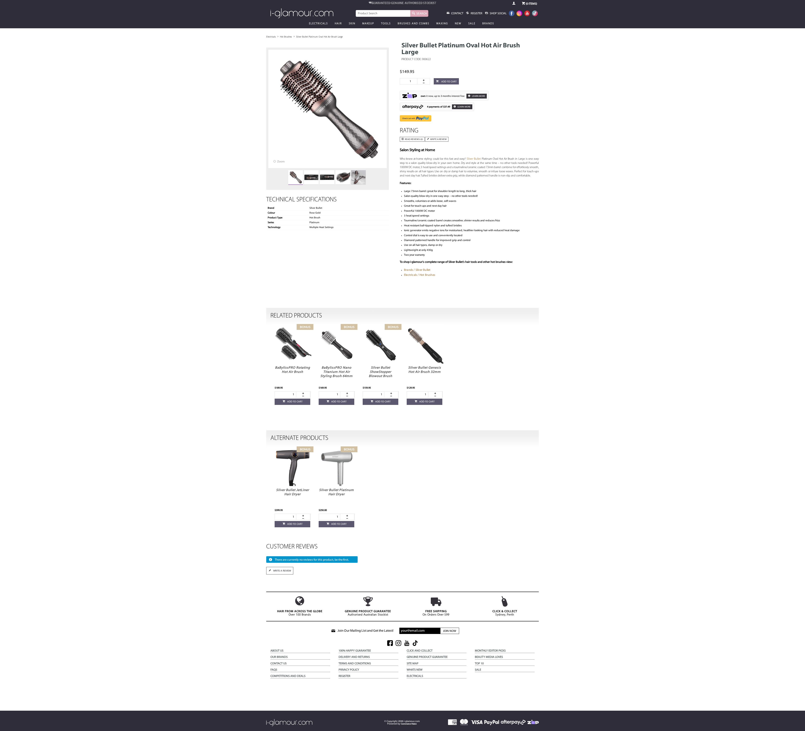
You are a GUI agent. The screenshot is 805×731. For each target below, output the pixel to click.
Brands (488, 23)
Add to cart (449, 81)
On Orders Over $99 (436, 613)
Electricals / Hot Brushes (419, 275)
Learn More (478, 96)
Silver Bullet (474, 159)
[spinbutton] (409, 81)
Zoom (281, 161)
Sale (471, 23)
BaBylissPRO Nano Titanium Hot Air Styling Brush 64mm (336, 372)
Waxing (442, 23)
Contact (457, 13)
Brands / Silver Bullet (417, 270)
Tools (386, 23)
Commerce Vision (409, 724)
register (476, 13)
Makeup (368, 23)
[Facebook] (511, 13)
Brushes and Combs (413, 23)
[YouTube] (527, 13)
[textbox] (383, 13)
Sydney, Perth (504, 613)
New (458, 23)
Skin (352, 23)
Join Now (449, 631)
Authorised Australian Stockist (368, 613)
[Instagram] (519, 13)
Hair (338, 23)
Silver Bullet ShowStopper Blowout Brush (380, 372)
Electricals (318, 23)
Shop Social (498, 13)
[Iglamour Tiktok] (535, 13)
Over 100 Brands (299, 613)
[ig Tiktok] (415, 643)
